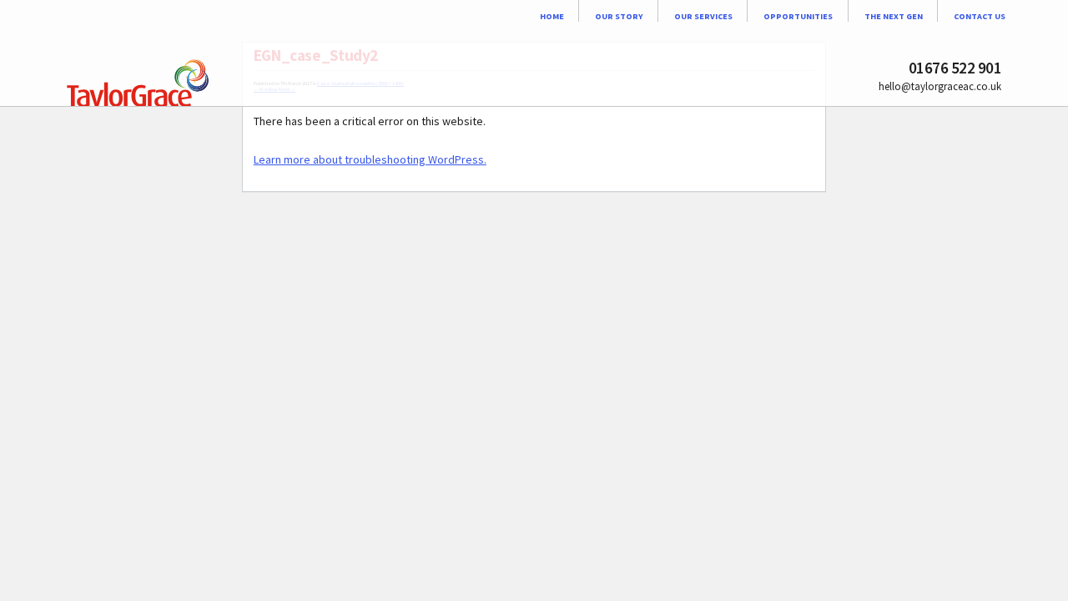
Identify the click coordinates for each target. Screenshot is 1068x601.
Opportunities (798, 16)
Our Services (703, 16)
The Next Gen (893, 16)
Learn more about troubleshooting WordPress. (370, 159)
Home (552, 16)
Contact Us (979, 16)
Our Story (618, 16)
